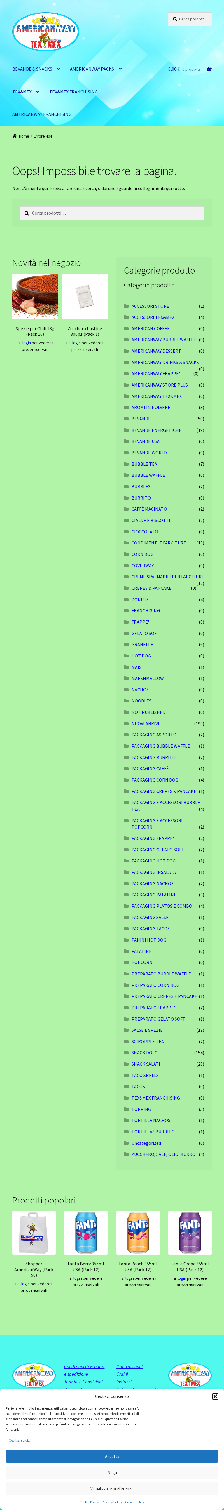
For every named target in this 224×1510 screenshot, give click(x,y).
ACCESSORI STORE (150, 306)
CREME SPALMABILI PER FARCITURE (168, 577)
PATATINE (142, 951)
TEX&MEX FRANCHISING (73, 92)
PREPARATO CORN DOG (155, 985)
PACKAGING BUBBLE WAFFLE (161, 746)
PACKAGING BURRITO (154, 757)
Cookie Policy (89, 1502)
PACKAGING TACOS (151, 928)
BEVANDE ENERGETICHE (156, 430)
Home (24, 136)
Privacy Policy (112, 1502)
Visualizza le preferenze (112, 1488)
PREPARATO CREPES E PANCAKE (164, 996)
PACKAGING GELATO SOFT (158, 850)
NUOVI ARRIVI (145, 723)
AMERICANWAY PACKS (92, 69)
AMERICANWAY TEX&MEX (157, 396)
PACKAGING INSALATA (154, 872)
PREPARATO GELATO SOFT (159, 1019)
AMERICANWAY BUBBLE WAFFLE (164, 339)
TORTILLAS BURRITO (153, 1132)
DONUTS (140, 599)
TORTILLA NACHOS (151, 1120)
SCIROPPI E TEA (148, 1041)
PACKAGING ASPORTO (154, 734)
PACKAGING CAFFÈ (150, 768)
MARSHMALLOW (148, 678)
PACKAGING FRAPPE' (153, 838)
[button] (215, 1396)
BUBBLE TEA (144, 464)
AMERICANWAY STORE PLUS (160, 385)
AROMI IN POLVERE (151, 407)
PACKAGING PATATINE (154, 894)
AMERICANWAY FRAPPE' (156, 373)
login (26, 342)
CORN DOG (142, 554)
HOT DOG (141, 656)
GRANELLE (142, 644)
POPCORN (142, 962)
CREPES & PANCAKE (152, 588)
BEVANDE (141, 419)
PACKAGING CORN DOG (155, 780)
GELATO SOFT (146, 633)
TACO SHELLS (145, 1075)
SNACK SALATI (146, 1064)
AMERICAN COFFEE (151, 328)
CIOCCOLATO (145, 532)
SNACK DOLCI (145, 1052)
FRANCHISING (146, 610)
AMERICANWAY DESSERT (156, 351)
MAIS (136, 667)
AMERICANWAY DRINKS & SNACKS (165, 362)
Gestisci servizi (20, 1440)
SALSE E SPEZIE (147, 1030)
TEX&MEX (22, 92)
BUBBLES (141, 486)
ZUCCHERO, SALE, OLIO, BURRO (163, 1154)
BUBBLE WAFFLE (148, 475)
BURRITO (141, 498)
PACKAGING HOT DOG (154, 861)
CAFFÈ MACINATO (149, 509)
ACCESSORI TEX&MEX (153, 317)
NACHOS (140, 690)
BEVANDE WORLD (149, 452)
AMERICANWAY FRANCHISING (41, 114)
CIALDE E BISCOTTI (151, 520)
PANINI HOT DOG (149, 940)
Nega (112, 1472)
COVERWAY (143, 565)
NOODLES (141, 701)
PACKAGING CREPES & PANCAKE (164, 791)
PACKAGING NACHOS (153, 883)
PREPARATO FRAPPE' (153, 1007)
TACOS (138, 1086)
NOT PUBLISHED (148, 712)
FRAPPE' (140, 622)
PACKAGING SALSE (150, 917)
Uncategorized (146, 1143)
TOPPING (141, 1109)
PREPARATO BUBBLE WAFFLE (161, 974)
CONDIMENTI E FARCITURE (159, 543)
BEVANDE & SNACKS (32, 69)
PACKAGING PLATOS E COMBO (162, 906)
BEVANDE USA (146, 441)
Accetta (112, 1456)
